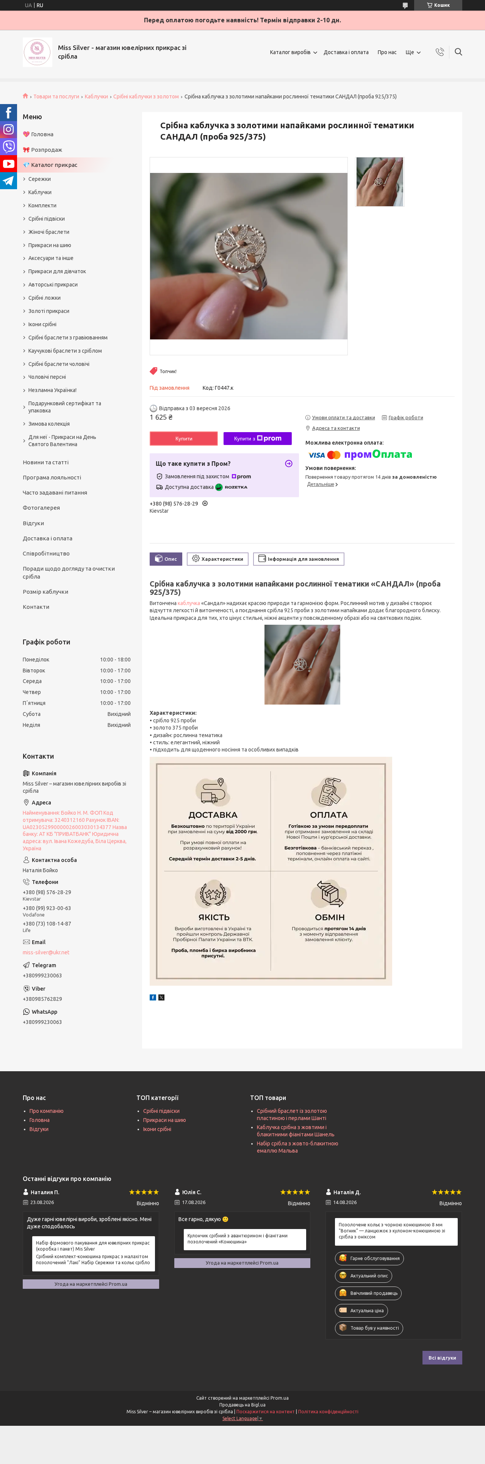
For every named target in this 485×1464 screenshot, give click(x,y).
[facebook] (153, 999)
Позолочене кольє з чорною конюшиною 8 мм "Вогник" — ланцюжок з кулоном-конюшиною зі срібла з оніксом (392, 1230)
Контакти (36, 607)
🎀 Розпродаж (42, 149)
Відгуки (33, 523)
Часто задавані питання (55, 492)
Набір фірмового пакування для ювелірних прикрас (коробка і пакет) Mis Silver (93, 1245)
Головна (40, 1120)
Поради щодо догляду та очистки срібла (69, 572)
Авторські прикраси (53, 285)
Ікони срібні (42, 324)
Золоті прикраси (48, 311)
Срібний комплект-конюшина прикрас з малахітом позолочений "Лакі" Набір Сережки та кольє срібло (93, 1259)
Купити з (244, 439)
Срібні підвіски (46, 219)
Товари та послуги (56, 96)
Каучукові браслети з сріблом (65, 351)
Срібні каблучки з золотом (146, 96)
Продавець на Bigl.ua (242, 1404)
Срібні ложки (44, 298)
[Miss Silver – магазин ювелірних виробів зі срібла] (37, 52)
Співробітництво (46, 553)
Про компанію (47, 1111)
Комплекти (42, 205)
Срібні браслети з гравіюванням (68, 337)
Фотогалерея (41, 507)
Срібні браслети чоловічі (58, 364)
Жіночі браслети (48, 232)
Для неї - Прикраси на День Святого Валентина (62, 440)
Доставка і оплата (346, 52)
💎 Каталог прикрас (50, 165)
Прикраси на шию (49, 245)
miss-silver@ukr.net (46, 952)
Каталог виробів (290, 52)
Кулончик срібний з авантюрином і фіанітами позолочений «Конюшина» (238, 1238)
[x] (161, 999)
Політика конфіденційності (328, 1411)
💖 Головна (38, 134)
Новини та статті (46, 462)
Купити (183, 439)
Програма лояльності (52, 477)
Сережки (39, 179)
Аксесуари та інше (51, 258)
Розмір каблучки (45, 591)
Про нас (387, 52)
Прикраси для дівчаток (57, 271)
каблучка (189, 603)
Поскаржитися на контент (265, 1411)
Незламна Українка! (52, 390)
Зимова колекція (49, 424)
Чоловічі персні (47, 377)
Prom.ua (280, 1398)
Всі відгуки (442, 1357)
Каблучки (96, 96)
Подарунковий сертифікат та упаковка (64, 407)
